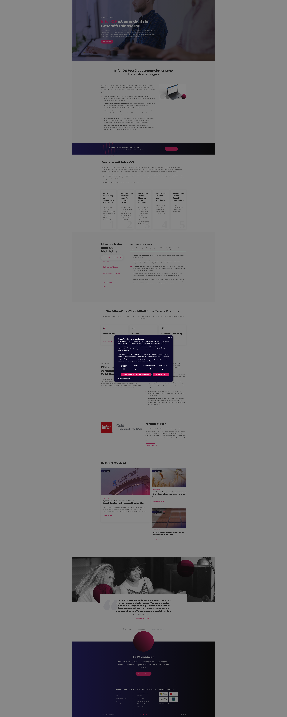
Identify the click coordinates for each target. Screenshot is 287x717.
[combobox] (169, 337)
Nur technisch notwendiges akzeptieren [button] (136, 374)
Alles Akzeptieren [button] (160, 374)
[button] (124, 379)
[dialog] (143, 358)
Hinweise (148, 361)
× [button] (171, 337)
